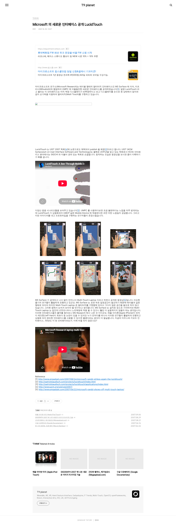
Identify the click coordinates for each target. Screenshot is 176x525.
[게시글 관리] (48, 401)
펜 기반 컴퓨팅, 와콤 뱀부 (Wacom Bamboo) (50, 426)
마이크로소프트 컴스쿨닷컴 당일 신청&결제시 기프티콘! (67, 71)
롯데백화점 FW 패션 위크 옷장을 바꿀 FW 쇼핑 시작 (65, 52)
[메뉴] (6, 5)
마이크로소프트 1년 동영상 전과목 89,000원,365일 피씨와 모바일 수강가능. (73, 75)
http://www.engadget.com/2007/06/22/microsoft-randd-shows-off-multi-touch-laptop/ (81, 389)
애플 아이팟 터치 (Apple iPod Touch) (48, 414)
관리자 (97, 520)
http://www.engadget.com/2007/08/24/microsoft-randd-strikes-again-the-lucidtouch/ (80, 379)
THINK (37, 410)
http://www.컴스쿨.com (47, 67)
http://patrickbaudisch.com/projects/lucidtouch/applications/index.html (73, 384)
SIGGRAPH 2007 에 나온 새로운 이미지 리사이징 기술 (54, 417)
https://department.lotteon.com (51, 49)
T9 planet (88, 5)
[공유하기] (45, 401)
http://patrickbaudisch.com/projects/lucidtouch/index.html (67, 381)
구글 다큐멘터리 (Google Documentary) (49, 423)
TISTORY (89, 520)
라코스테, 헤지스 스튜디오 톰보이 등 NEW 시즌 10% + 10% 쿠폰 (68, 56)
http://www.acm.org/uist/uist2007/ (55, 387)
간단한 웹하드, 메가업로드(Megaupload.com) (51, 420)
